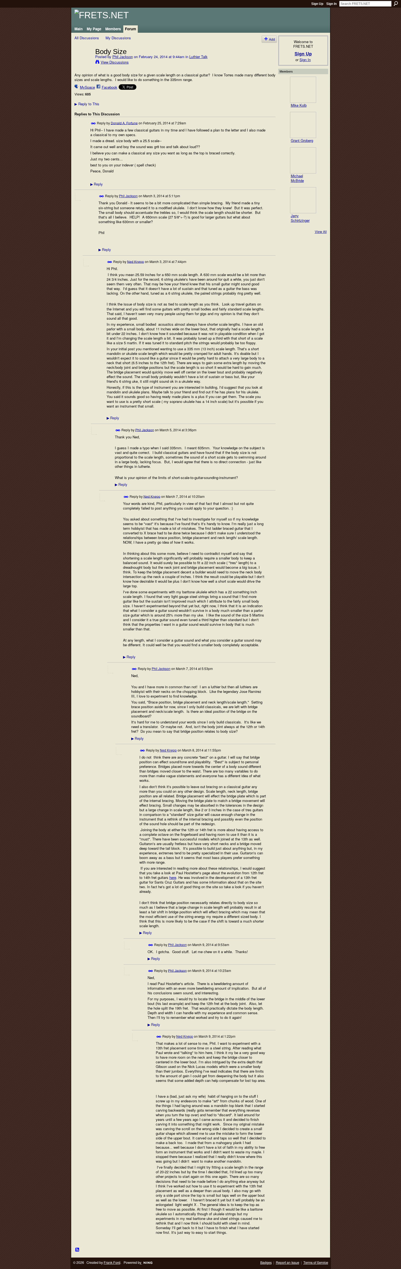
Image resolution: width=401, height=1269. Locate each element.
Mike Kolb (299, 105)
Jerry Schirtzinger (300, 218)
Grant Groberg (302, 140)
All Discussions (86, 37)
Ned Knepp (135, 261)
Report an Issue (287, 1262)
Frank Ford (112, 1262)
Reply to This (86, 103)
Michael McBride (297, 178)
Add (272, 39)
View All (321, 231)
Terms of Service (315, 1262)
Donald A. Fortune (124, 122)
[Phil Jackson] (83, 63)
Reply (96, 184)
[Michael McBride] (303, 160)
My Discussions (118, 37)
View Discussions (115, 62)
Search (396, 3)
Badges (266, 1262)
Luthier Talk (198, 56)
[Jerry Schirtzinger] (303, 200)
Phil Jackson (122, 56)
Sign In (331, 4)
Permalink (93, 123)
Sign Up (317, 4)
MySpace (87, 87)
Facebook (109, 87)
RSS (77, 1249)
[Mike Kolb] (303, 90)
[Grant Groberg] (303, 125)
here (172, 877)
